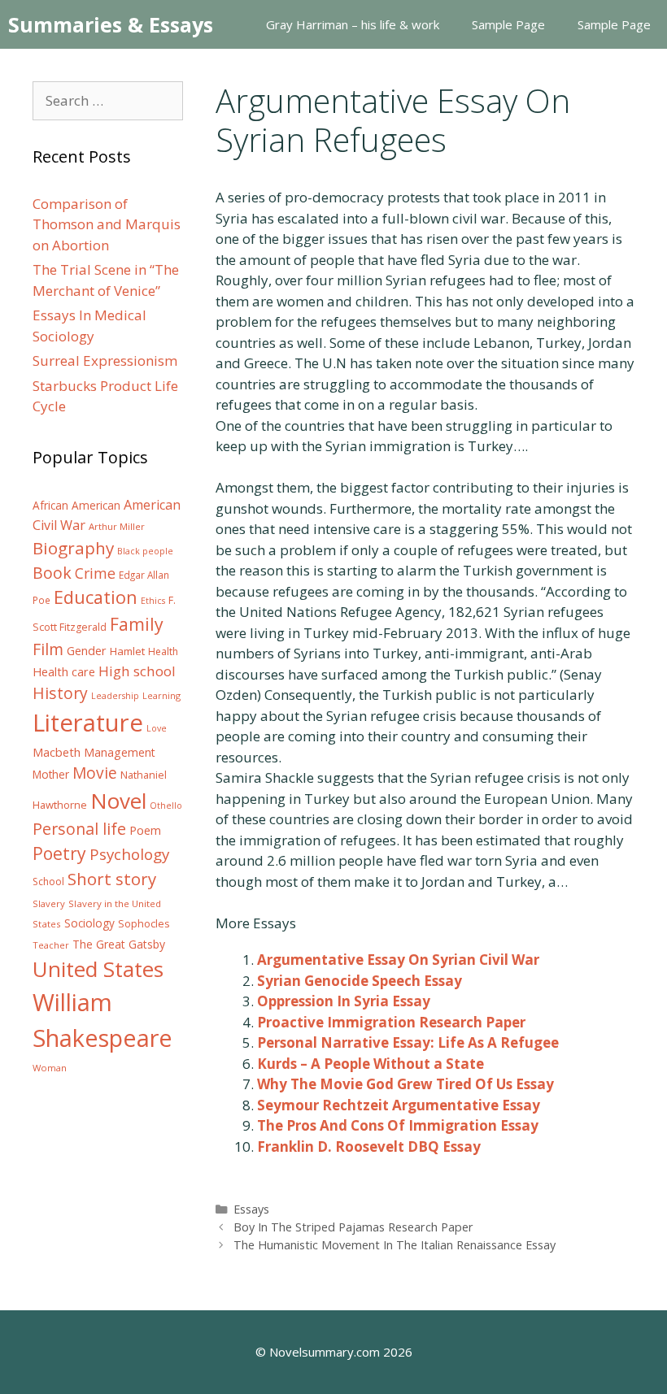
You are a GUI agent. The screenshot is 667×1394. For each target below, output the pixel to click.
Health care (64, 672)
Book (52, 573)
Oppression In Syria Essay (343, 1001)
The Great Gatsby (118, 944)
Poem (145, 830)
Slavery (49, 903)
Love (156, 728)
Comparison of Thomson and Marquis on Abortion (107, 224)
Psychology (129, 854)
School (48, 881)
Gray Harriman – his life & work (352, 24)
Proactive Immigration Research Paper (391, 1022)
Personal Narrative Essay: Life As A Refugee (408, 1042)
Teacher (51, 945)
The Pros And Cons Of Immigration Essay (397, 1125)
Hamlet (127, 651)
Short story (112, 878)
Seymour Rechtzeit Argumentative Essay (398, 1105)
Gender (87, 650)
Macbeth (57, 752)
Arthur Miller (117, 526)
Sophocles (144, 923)
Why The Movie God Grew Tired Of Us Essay (405, 1084)
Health (163, 651)
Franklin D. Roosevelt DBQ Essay (369, 1146)
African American (76, 505)
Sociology (89, 923)
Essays (251, 1209)
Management (119, 752)
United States (98, 969)
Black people (145, 551)
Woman (50, 1068)
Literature (88, 722)
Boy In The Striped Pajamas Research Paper (353, 1227)
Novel (118, 800)
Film (48, 649)
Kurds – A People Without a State (370, 1063)
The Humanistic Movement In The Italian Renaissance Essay (394, 1245)
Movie (94, 773)
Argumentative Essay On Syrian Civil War (398, 959)
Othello (166, 805)
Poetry (59, 853)
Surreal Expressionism (105, 360)
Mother (51, 774)
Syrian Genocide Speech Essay (359, 980)
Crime (95, 573)
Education (95, 597)
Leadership (115, 695)
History (60, 693)
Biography (73, 547)
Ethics (153, 600)
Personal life (79, 829)
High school (137, 671)
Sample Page (508, 24)
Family (136, 624)
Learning (161, 695)
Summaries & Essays (110, 24)
